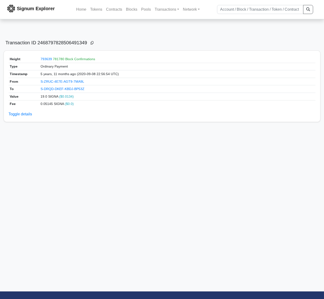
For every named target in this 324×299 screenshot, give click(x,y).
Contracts (114, 9)
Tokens (96, 9)
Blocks (131, 9)
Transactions (165, 9)
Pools (146, 9)
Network (190, 9)
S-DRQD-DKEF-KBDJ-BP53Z (62, 89)
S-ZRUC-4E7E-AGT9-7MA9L (62, 81)
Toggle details (20, 114)
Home (81, 9)
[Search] (308, 9)
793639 (46, 59)
